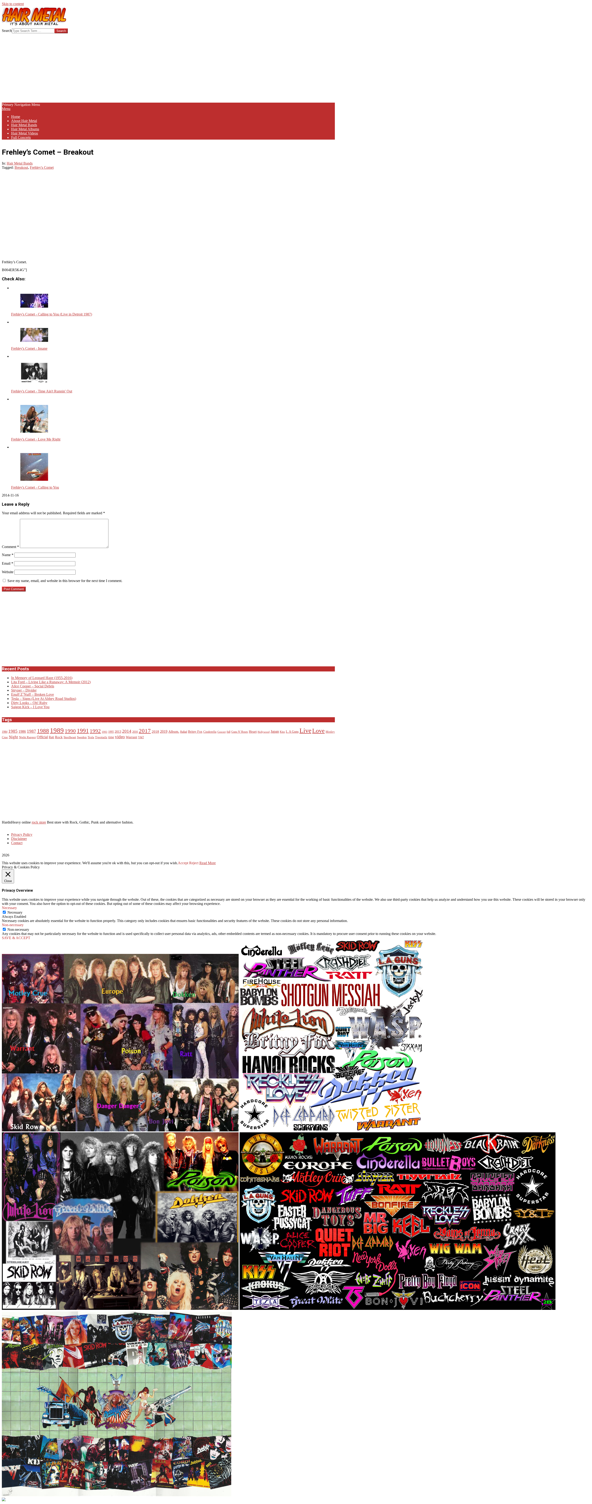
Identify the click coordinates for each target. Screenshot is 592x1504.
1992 (95, 731)
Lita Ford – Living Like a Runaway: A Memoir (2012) (51, 682)
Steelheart (70, 737)
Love (318, 730)
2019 (163, 731)
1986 (22, 731)
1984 (4, 731)
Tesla (91, 737)
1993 (104, 732)
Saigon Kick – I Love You (30, 707)
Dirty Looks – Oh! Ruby (29, 703)
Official (42, 737)
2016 (135, 731)
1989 (57, 730)
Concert (221, 732)
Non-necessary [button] (13, 925)
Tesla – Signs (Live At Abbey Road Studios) (43, 699)
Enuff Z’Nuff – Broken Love (32, 694)
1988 (43, 730)
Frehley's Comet (42, 167)
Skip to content (13, 4)
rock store (39, 822)
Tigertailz (101, 737)
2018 (155, 731)
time (111, 737)
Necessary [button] (9, 908)
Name (7, 555)
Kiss (282, 731)
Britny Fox (195, 731)
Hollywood (264, 732)
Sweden (82, 737)
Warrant (131, 737)
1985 (13, 731)
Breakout (21, 167)
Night (13, 737)
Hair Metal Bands (20, 163)
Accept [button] (183, 863)
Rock (59, 737)
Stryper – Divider (24, 690)
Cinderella (209, 731)
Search (7, 31)
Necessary (14, 912)
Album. (173, 731)
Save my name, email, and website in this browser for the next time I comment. (64, 581)
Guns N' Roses (239, 731)
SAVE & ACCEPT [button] (16, 938)
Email (7, 563)
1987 (31, 731)
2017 (145, 731)
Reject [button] (193, 863)
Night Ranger (27, 737)
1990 (70, 731)
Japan (275, 731)
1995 (111, 731)
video (120, 736)
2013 (118, 731)
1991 (83, 730)
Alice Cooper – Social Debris (32, 686)
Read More (207, 863)
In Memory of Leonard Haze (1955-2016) (41, 678)
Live (305, 730)
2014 (126, 731)
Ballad (183, 731)
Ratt (51, 737)
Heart (253, 731)
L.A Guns (292, 731)
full (228, 731)
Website (7, 572)
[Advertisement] (168, 68)
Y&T (141, 737)
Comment (10, 547)
